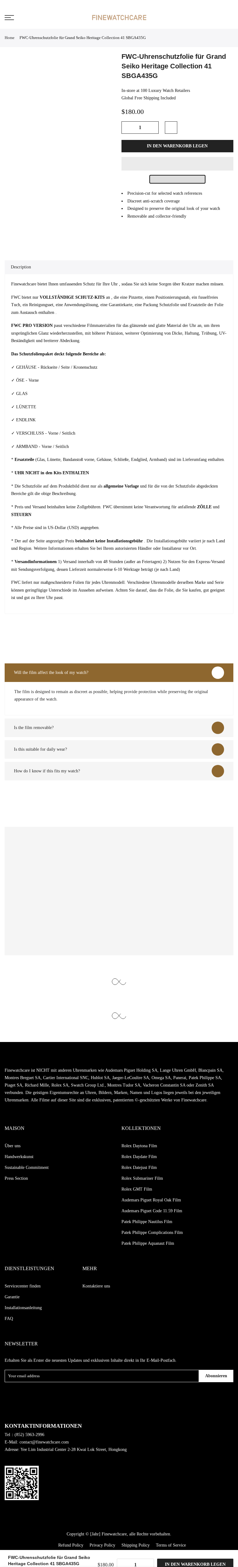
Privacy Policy (102, 1545)
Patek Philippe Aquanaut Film (147, 1243)
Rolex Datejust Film (139, 1167)
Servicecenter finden (23, 1286)
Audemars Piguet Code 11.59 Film (151, 1211)
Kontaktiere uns (96, 1286)
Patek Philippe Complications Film (152, 1232)
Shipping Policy (135, 1545)
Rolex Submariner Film (142, 1178)
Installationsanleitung (23, 1307)
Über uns (12, 1146)
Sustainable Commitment (27, 1167)
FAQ (9, 1318)
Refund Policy (70, 1545)
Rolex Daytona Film (139, 1146)
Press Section (16, 1178)
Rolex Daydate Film (139, 1156)
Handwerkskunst (19, 1156)
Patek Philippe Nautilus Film (146, 1221)
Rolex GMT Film (136, 1189)
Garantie (12, 1297)
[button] (177, 164)
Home (10, 37)
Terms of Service (171, 1545)
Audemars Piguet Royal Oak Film (151, 1200)
